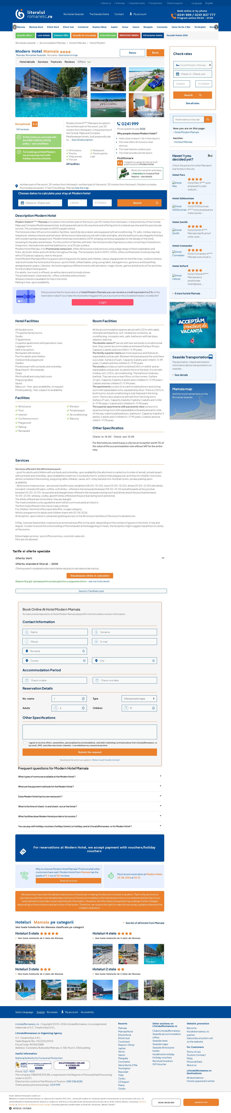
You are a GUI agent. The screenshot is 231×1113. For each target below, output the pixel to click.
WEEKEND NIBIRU (129, 35)
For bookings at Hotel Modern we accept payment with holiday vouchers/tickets (39, 155)
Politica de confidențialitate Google (34, 1104)
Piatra (121, 1085)
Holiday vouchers (162, 1057)
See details (181, 374)
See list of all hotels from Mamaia (145, 922)
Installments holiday (163, 1054)
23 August (123, 1081)
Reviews (70, 61)
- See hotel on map (67, 55)
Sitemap (120, 3)
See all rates (192, 103)
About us (106, 3)
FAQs (190, 1058)
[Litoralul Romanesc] (34, 14)
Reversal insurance (162, 1060)
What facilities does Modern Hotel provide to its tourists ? (47, 816)
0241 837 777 (205, 15)
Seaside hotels (137, 3)
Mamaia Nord (36, 27)
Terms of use (97, 760)
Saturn (135, 27)
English (41, 1012)
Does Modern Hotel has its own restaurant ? (40, 796)
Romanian (52, 1012)
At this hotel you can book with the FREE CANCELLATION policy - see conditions (39, 140)
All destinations (195, 1077)
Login (102, 302)
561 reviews (22, 129)
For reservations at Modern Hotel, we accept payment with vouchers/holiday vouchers (94, 849)
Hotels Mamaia (77, 43)
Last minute (44, 35)
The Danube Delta (99, 14)
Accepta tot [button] (201, 1102)
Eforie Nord (53, 27)
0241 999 (184, 15)
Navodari (123, 1071)
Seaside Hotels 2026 (177, 35)
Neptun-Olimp (99, 27)
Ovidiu (121, 1088)
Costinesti (83, 27)
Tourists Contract (112, 760)
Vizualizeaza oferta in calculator (89, 575)
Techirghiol (200, 27)
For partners (156, 3)
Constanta (162, 27)
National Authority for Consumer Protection (39, 1058)
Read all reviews (68, 880)
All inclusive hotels (152, 35)
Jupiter (114, 27)
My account (140, 14)
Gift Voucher (159, 1064)
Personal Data (194, 1061)
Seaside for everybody (84, 35)
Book (155, 52)
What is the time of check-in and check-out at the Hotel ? (47, 806)
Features (56, 61)
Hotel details (27, 61)
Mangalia (148, 27)
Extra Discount (108, 35)
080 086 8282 (74, 1081)
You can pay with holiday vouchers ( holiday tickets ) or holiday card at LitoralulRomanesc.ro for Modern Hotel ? (75, 826)
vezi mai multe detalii (99, 581)
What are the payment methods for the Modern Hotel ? (46, 786)
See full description (82, 139)
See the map (82, 187)
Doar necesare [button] (166, 1102)
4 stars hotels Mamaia (187, 293)
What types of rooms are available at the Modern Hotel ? (47, 776)
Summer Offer (61, 35)
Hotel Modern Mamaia (187, 132)
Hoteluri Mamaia (183, 141)
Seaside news (160, 1040)
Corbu (121, 1078)
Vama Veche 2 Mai (181, 27)
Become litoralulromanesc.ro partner (198, 1031)
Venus (125, 27)
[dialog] (115, 1102)
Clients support (175, 3)
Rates (132, 52)
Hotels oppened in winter (201, 1081)
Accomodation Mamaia (52, 43)
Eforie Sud (68, 27)
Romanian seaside (26, 43)
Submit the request (90, 752)
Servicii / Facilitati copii (91, 591)
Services (43, 61)
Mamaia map (182, 389)
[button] (18, 954)
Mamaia (21, 27)
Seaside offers (24, 35)
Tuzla (120, 1075)
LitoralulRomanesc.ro (27, 1024)
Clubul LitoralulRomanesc (166, 1030)
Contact (119, 14)
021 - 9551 (29, 1071)
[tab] (27, 62)
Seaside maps (160, 1044)
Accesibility (87, 1012)
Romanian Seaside (74, 14)
